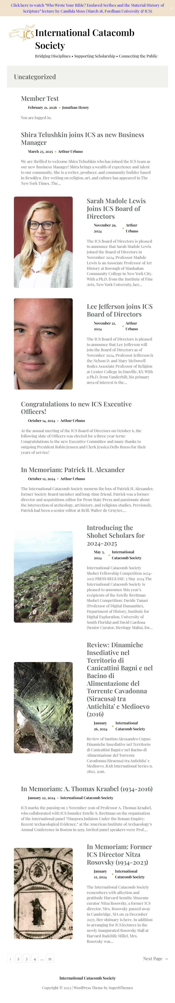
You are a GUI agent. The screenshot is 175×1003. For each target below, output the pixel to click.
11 (49, 958)
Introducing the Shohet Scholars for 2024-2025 (115, 535)
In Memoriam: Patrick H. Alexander (73, 469)
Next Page (155, 958)
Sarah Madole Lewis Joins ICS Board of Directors (116, 208)
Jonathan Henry (75, 107)
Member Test (40, 98)
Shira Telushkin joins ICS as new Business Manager (82, 138)
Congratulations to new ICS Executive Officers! (76, 407)
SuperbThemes (121, 987)
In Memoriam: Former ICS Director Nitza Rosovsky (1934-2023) (119, 854)
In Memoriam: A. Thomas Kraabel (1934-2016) (87, 789)
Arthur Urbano (70, 151)
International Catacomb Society (86, 797)
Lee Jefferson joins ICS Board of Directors (120, 310)
